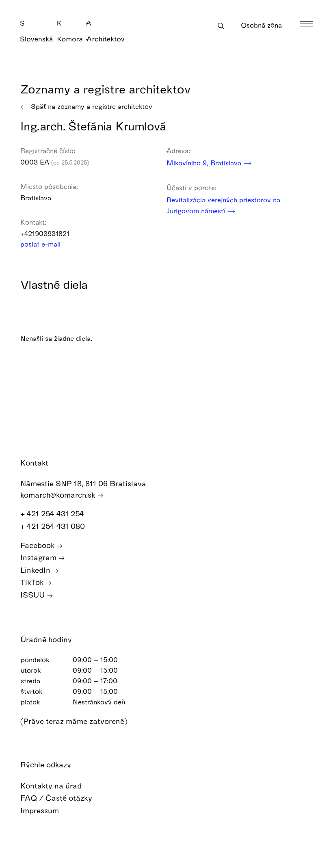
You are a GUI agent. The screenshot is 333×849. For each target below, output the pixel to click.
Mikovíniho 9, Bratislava (204, 163)
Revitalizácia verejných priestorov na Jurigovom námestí (223, 205)
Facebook (38, 545)
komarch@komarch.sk (58, 494)
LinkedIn (36, 569)
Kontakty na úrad (52, 785)
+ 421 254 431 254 (53, 513)
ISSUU (33, 594)
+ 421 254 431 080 (53, 526)
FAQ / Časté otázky (57, 797)
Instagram (39, 557)
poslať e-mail (41, 244)
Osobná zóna (261, 25)
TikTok (32, 582)
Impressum (40, 810)
